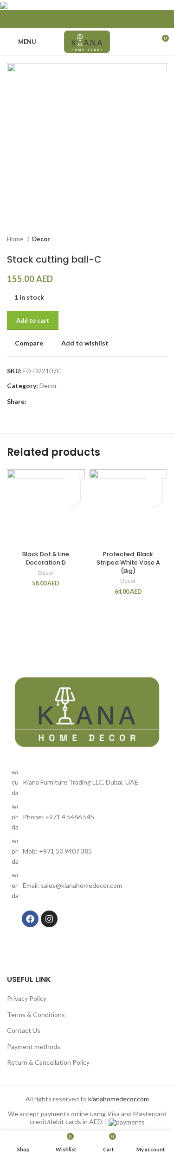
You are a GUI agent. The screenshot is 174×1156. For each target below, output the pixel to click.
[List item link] (87, 816)
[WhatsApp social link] (99, 19)
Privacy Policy (26, 998)
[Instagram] (49, 919)
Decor (41, 239)
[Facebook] (30, 919)
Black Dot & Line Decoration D (45, 558)
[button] (72, 498)
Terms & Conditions (36, 1014)
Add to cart (32, 320)
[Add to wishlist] (72, 482)
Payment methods (33, 1046)
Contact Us (23, 1030)
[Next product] (162, 239)
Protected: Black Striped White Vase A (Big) (128, 562)
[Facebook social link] (75, 19)
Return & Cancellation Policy (48, 1062)
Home (16, 239)
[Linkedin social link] (87, 19)
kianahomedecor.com (118, 1099)
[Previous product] (143, 239)
